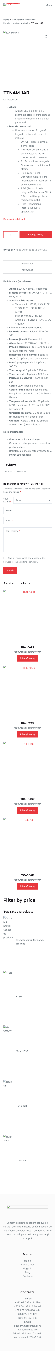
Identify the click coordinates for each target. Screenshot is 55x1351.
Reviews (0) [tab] (27, 270)
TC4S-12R (21, 1105)
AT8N (19, 996)
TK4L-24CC (22, 1160)
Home (27, 1260)
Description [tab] (27, 264)
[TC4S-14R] (27, 844)
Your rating (7, 500)
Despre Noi (27, 1264)
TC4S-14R (27, 875)
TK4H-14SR (27, 799)
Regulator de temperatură (31, 250)
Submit (10, 570)
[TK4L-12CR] (27, 692)
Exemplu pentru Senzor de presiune (30, 942)
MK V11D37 (22, 1051)
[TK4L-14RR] (27, 616)
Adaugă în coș (35, 234)
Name (9, 510)
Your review (13, 531)
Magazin (27, 1268)
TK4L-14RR (27, 647)
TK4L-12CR (27, 723)
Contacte (27, 1276)
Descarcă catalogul (14, 219)
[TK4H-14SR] (27, 768)
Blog (27, 1272)
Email (9, 520)
